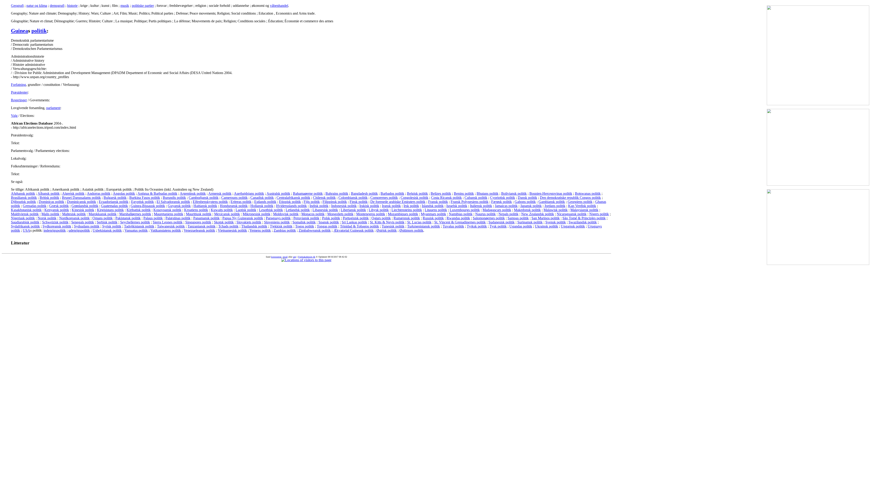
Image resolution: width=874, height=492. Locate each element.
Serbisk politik (107, 222)
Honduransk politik (234, 206)
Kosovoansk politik (167, 210)
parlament (53, 108)
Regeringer (19, 100)
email (285, 257)
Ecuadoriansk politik (113, 202)
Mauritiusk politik (198, 214)
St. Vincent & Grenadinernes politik (460, 222)
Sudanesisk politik (501, 222)
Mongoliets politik (340, 214)
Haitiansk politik (205, 206)
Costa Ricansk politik (446, 198)
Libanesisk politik (325, 210)
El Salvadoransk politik (173, 202)
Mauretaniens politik (168, 214)
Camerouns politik (234, 198)
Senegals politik (82, 222)
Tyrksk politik (477, 226)
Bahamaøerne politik (308, 193)
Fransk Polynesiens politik (469, 202)
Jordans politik (554, 206)
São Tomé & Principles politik (584, 218)
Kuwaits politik (222, 210)
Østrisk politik (386, 230)
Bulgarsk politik (115, 198)
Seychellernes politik (135, 222)
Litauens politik (436, 210)
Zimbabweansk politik (315, 230)
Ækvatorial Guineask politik (353, 230)
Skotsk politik (224, 222)
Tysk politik (498, 226)
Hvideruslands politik (291, 206)
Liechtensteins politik (406, 210)
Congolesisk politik (414, 198)
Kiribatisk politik (139, 210)
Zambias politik (285, 230)
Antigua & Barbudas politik (157, 193)
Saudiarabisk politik (25, 222)
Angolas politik (124, 193)
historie (72, 6)
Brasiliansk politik (24, 198)
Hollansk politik (261, 206)
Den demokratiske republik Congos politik (570, 198)
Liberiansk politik (353, 210)
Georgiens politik (580, 202)
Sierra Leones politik (168, 222)
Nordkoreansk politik (74, 218)
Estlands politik (265, 202)
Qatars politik (381, 218)
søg (294, 257)
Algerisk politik (73, 193)
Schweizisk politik (55, 222)
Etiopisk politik (290, 202)
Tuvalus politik (453, 226)
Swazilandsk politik (583, 222)
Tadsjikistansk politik (139, 226)
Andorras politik (98, 193)
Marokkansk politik (103, 214)
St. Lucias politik (419, 222)
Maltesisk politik (74, 214)
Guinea (19, 31)
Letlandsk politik (298, 210)
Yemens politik (260, 230)
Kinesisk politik (83, 210)
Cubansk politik (476, 198)
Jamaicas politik (506, 206)
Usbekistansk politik (107, 230)
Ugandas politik (520, 226)
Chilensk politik (324, 198)
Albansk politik (49, 193)
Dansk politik (527, 198)
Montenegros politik (370, 214)
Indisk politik (319, 206)
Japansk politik (531, 206)
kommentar (276, 257)
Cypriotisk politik (502, 198)
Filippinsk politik (335, 202)
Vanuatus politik (136, 230)
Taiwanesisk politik (171, 226)
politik (39, 31)
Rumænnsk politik (407, 218)
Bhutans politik (487, 193)
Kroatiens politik (196, 210)
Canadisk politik (262, 198)
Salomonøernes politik (489, 218)
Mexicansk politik (227, 214)
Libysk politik (379, 210)
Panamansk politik (206, 218)
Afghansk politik (23, 193)
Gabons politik (525, 202)
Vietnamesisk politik (232, 230)
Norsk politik (47, 218)
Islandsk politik (433, 206)
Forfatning (18, 85)
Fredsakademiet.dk (306, 257)
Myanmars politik (433, 214)
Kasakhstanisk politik (26, 210)
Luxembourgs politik (465, 210)
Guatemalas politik (114, 206)
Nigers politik (599, 214)
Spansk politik (328, 222)
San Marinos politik (545, 218)
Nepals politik (508, 214)
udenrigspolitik (79, 230)
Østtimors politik (411, 230)
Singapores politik (198, 222)
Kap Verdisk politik (582, 206)
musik (124, 6)
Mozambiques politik (403, 214)
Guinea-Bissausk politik (148, 206)
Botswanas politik (588, 193)
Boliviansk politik (514, 193)
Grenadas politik (34, 206)
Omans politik (102, 218)
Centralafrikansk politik (293, 198)
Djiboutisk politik (23, 202)
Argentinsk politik (193, 193)
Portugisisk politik (356, 218)
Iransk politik (391, 206)
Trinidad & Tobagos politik (359, 226)
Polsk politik (331, 218)
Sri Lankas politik (354, 222)
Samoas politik (518, 218)
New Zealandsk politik (537, 214)
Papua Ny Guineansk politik (242, 218)
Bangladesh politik (364, 193)
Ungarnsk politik (573, 226)
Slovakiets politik (248, 222)
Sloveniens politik (277, 222)
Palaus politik (153, 218)
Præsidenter (19, 92)
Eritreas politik (241, 202)
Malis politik (50, 214)
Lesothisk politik (271, 210)
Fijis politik (312, 202)
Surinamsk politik (530, 222)
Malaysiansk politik (584, 210)
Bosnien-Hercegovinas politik (550, 193)
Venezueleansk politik (199, 230)
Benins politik (464, 193)
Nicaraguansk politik (572, 214)
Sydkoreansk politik (57, 226)
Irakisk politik (369, 206)
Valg (14, 116)
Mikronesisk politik (256, 214)
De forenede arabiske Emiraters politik (397, 202)
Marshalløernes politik (135, 214)
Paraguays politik (278, 218)
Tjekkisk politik (281, 226)
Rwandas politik (458, 218)
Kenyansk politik (56, 210)
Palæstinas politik (178, 218)
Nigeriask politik (23, 218)
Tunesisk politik (393, 226)
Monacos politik (313, 214)
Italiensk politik (481, 206)
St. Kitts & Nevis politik (387, 222)
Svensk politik (555, 222)
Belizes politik (441, 193)
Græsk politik (59, 206)
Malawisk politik (556, 210)
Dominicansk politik (81, 202)
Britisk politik (49, 198)
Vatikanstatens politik (165, 230)
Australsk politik (278, 193)
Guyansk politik (179, 206)
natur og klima (36, 6)
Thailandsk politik (254, 226)
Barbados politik (392, 193)
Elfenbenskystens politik (210, 202)
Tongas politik (327, 226)
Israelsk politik (456, 206)
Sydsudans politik (86, 226)
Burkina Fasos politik (144, 198)
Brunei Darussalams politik (81, 198)
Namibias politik (461, 214)
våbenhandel (279, 6)
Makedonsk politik (527, 210)
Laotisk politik (246, 210)
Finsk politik (359, 202)
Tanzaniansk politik (202, 226)
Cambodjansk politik (203, 198)
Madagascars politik (497, 210)
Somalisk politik (304, 222)
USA (26, 230)
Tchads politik (228, 226)
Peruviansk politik (306, 218)
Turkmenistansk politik (423, 226)
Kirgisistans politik (110, 210)
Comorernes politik (384, 198)
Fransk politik (438, 202)
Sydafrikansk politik (25, 226)
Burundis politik (174, 198)
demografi (57, 6)
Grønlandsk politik (84, 206)
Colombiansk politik (353, 198)
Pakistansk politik (128, 218)
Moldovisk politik (286, 214)
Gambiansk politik (552, 202)
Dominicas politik (51, 202)
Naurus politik (485, 214)
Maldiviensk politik (25, 214)
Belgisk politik (417, 193)
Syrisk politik (111, 226)
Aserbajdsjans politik (249, 193)
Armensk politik (219, 193)
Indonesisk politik (344, 206)
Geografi (17, 6)
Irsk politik (411, 206)
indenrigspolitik (54, 230)
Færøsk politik (501, 202)
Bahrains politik (336, 193)
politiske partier (143, 6)
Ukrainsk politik (546, 226)
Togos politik (304, 226)
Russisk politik (433, 218)
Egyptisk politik (142, 202)
